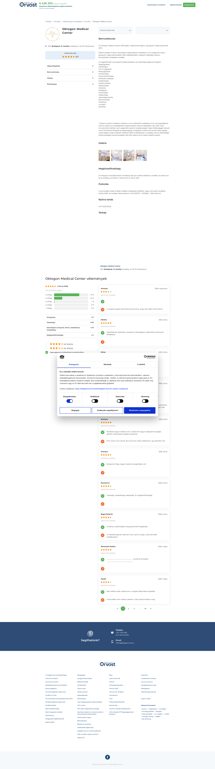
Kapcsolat (144, 675)
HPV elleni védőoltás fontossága (88, 709)
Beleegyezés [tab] (74, 364)
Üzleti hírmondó (114, 678)
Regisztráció (189, 5)
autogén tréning (147, 716)
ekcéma (144, 709)
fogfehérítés (153, 709)
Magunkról (81, 737)
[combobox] (115, 30)
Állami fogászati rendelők (53, 712)
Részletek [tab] (107, 364)
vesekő (166, 714)
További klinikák (50, 705)
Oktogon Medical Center (110, 266)
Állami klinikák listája (52, 709)
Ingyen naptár (146, 698)
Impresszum (113, 695)
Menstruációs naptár (84, 717)
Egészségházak (82, 695)
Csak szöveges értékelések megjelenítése (67, 352)
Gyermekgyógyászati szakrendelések (89, 702)
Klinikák (57, 22)
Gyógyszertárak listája (84, 678)
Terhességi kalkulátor (116, 685)
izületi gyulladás (147, 714)
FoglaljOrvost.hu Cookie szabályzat (89, 731)
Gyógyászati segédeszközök (54, 719)
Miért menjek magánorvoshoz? (87, 734)
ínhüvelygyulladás (148, 711)
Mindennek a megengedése (139, 410)
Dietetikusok (49, 715)
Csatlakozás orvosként (156, 5)
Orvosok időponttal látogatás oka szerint (59, 698)
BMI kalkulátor (82, 721)
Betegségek (81, 675)
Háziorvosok (81, 688)
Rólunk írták (113, 705)
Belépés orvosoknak (84, 724)
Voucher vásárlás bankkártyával (119, 709)
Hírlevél (111, 682)
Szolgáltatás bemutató (148, 685)
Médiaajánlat (145, 688)
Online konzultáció (51, 678)
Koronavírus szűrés (51, 682)
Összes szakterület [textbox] (107, 30)
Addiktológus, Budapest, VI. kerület (76, 22)
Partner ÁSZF (113, 688)
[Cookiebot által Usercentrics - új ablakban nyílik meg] (145, 357)
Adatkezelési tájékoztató (85, 727)
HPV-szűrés (81, 705)
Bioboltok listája (82, 682)
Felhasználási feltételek (117, 702)
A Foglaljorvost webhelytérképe (56, 675)
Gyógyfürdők (81, 685)
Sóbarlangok (81, 698)
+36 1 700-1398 (121, 633)
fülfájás (157, 716)
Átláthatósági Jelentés (148, 692)
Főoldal (48, 22)
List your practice (147, 682)
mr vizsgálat (158, 714)
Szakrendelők (49, 722)
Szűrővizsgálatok (51, 688)
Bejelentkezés (176, 5)
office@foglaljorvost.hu (125, 643)
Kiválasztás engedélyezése (107, 410)
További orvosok (50, 695)
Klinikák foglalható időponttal (55, 702)
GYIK (111, 698)
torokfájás (162, 709)
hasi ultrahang (146, 719)
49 (145, 609)
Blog (110, 675)
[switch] (95, 401)
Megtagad (75, 410)
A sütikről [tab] (141, 364)
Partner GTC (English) (116, 692)
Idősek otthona (82, 692)
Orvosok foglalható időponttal (55, 692)
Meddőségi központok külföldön (56, 685)
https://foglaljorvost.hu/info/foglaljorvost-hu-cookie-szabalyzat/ (101, 389)
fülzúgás (158, 711)
